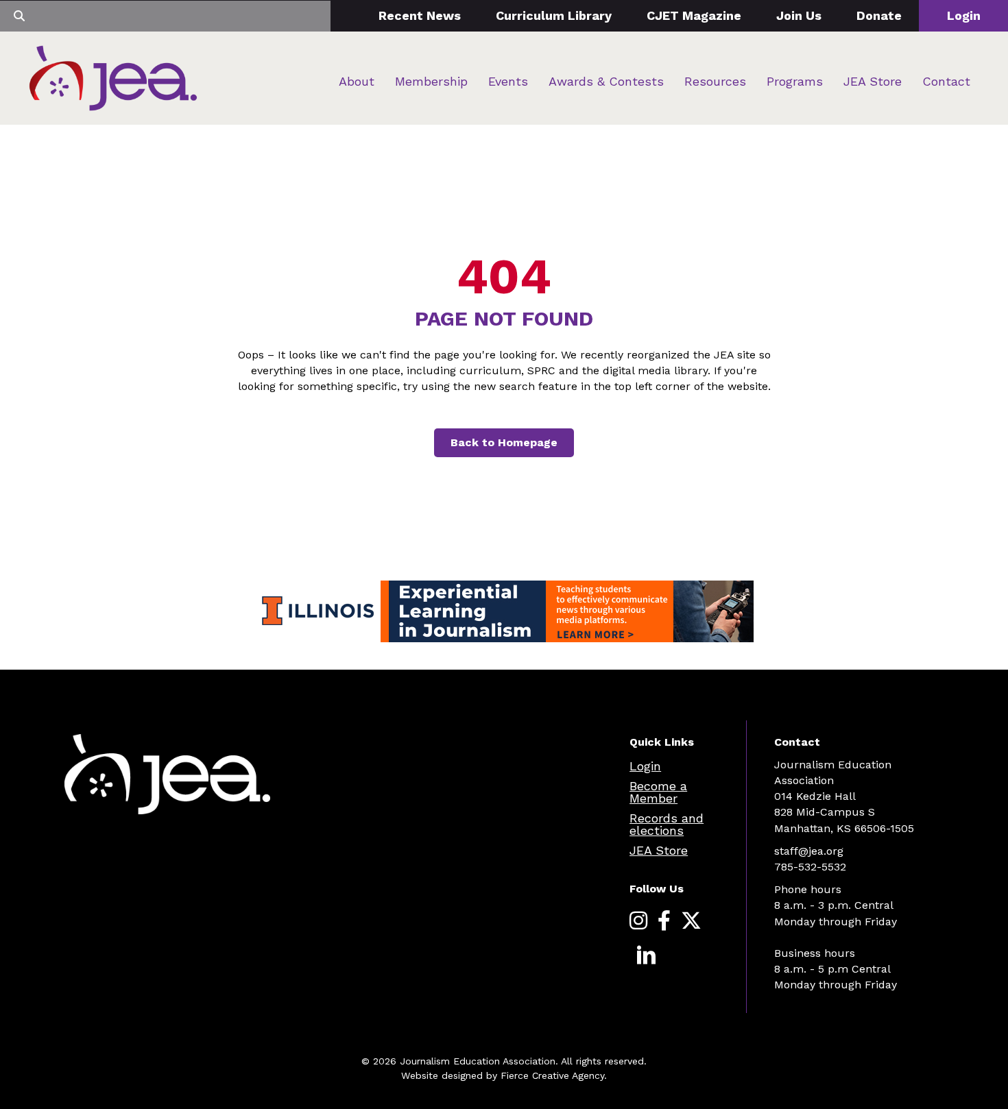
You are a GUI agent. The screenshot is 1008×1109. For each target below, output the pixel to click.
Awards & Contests (606, 81)
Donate (879, 15)
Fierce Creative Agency (552, 1075)
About (356, 81)
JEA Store (872, 81)
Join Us (798, 15)
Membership (431, 81)
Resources (715, 81)
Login (964, 15)
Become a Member (658, 792)
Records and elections (666, 824)
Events (508, 81)
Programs (795, 81)
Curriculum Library (554, 15)
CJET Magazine (694, 15)
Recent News (420, 15)
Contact (946, 81)
